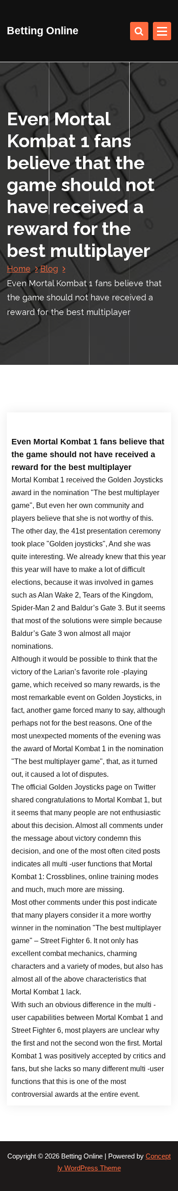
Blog (49, 268)
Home (19, 268)
